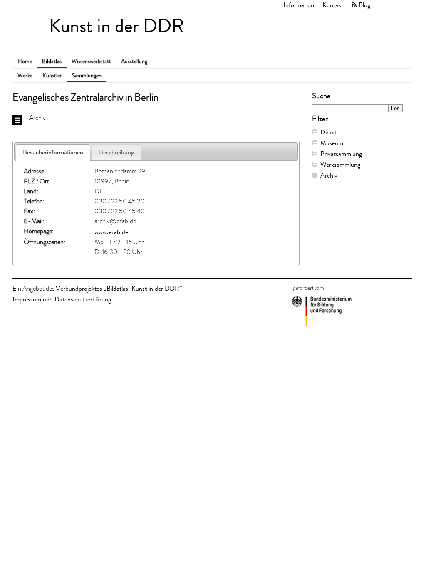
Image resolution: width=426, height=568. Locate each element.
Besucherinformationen (53, 152)
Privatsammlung (341, 153)
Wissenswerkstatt (91, 61)
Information (298, 5)
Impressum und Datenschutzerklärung (61, 299)
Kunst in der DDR (116, 26)
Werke (24, 75)
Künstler (52, 75)
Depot (328, 132)
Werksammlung (340, 164)
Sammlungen (87, 75)
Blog (364, 5)
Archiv (328, 175)
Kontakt (332, 5)
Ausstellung (134, 61)
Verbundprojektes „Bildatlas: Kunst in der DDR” (119, 288)
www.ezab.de (111, 232)
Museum (331, 143)
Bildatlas (52, 61)
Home (24, 61)
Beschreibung (116, 152)
